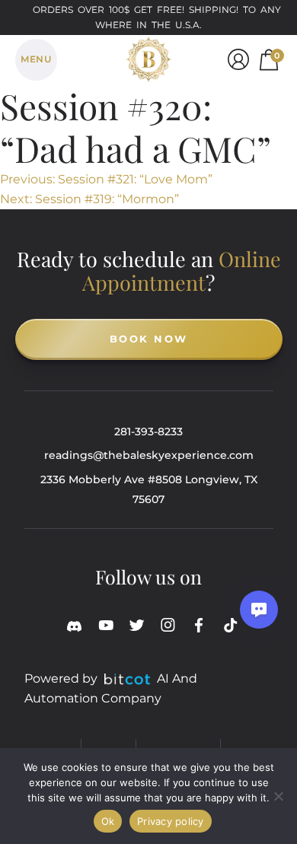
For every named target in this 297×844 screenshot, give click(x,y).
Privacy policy (170, 821)
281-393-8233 (148, 431)
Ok (108, 821)
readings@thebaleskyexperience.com (149, 455)
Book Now (149, 339)
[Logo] (148, 56)
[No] (278, 796)
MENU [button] (36, 59)
